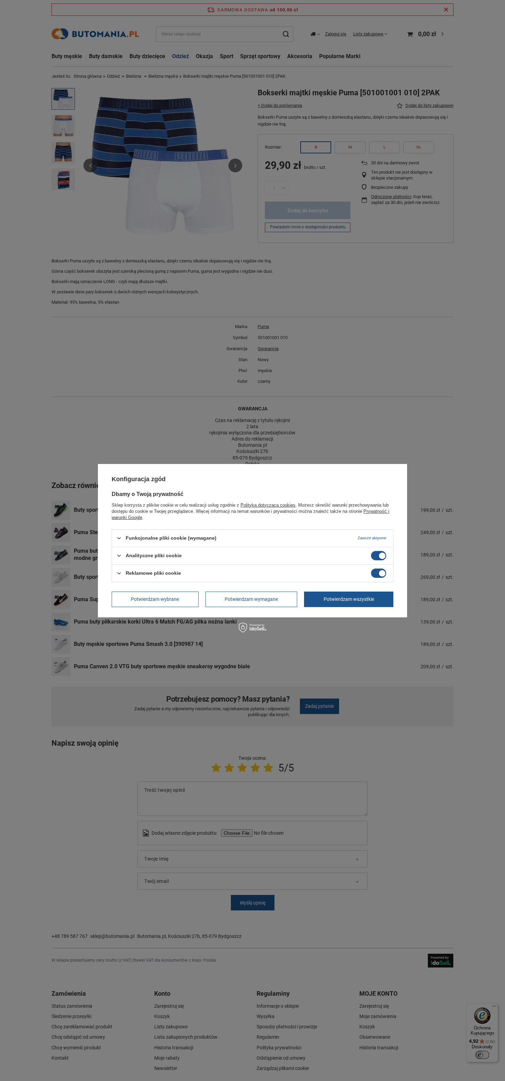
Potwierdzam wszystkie (349, 599)
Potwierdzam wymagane (251, 599)
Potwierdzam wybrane (155, 599)
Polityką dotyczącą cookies (267, 504)
